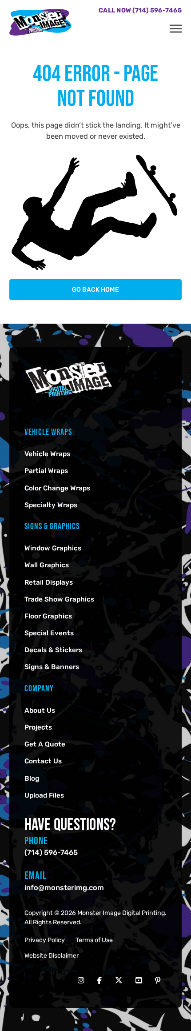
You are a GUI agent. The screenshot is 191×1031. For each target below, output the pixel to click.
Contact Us (43, 761)
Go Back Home (95, 289)
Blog (31, 778)
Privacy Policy (44, 940)
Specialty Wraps (50, 505)
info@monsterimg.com (64, 887)
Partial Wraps (46, 471)
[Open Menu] (176, 29)
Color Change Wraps (57, 488)
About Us (39, 710)
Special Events (49, 633)
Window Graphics (52, 548)
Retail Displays (48, 582)
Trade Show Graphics (59, 599)
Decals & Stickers (53, 650)
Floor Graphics (48, 616)
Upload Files (44, 795)
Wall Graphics (46, 565)
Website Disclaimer (51, 955)
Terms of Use (94, 940)
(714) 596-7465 (51, 852)
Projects (38, 727)
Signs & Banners (51, 667)
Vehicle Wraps (47, 454)
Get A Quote (44, 744)
